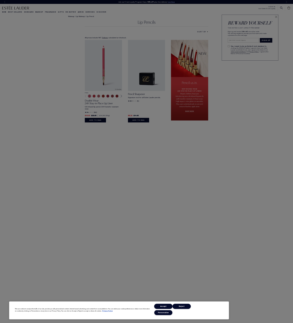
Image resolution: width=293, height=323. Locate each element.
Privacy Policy (107, 311)
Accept (163, 306)
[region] (119, 310)
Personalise (163, 313)
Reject (182, 306)
